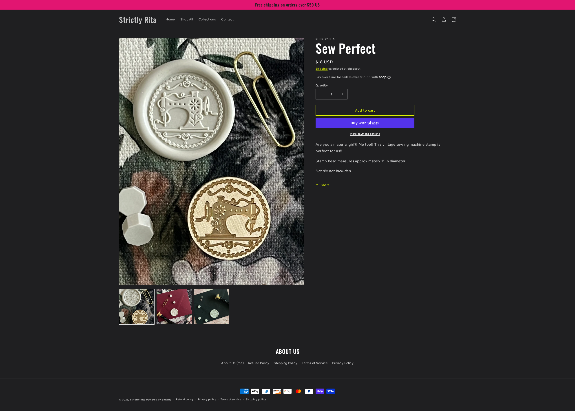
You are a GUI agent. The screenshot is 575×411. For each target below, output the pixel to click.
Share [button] (325, 185)
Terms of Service (315, 363)
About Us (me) (232, 363)
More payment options (365, 133)
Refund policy (185, 399)
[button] (434, 19)
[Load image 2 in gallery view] (174, 306)
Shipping (322, 68)
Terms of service (231, 399)
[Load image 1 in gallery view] (136, 306)
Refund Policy (259, 363)
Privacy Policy (343, 363)
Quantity (322, 85)
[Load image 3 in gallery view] (211, 306)
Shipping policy (256, 399)
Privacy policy (207, 399)
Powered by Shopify (159, 399)
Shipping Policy (285, 363)
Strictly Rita (138, 399)
